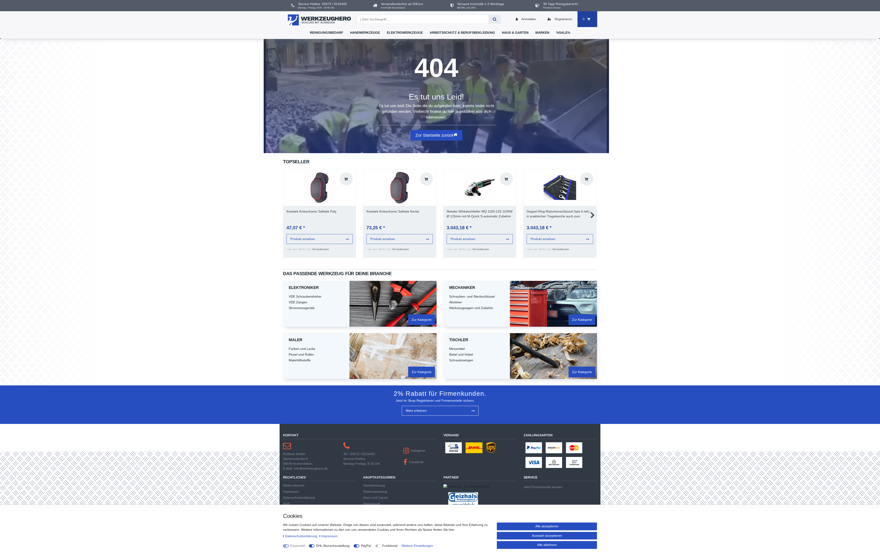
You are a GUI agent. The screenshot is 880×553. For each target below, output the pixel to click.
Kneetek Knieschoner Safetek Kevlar (392, 211)
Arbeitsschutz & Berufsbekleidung (462, 32)
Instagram (418, 450)
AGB (286, 504)
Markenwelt (371, 504)
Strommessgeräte (302, 308)
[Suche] (494, 19)
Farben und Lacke (302, 349)
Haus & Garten (515, 32)
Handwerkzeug (374, 485)
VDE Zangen (298, 302)
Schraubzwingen (461, 360)
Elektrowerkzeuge (405, 32)
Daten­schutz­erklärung (301, 536)
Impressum (291, 491)
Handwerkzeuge (365, 32)
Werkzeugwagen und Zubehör (471, 308)
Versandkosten (320, 249)
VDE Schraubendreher (305, 296)
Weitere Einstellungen (417, 545)
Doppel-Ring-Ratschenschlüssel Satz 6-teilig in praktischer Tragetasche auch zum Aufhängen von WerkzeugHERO (559, 214)
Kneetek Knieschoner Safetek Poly (311, 211)
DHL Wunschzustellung (332, 545)
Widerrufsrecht (293, 485)
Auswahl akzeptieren (547, 535)
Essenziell (297, 545)
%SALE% (563, 32)
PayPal (366, 545)
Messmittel (457, 349)
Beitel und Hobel (461, 354)
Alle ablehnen (547, 545)
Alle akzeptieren (546, 526)
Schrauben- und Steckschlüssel (472, 296)
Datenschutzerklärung (299, 497)
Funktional (389, 545)
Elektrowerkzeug (375, 491)
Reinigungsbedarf (326, 32)
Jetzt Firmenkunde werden (543, 487)
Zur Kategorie (422, 319)
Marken (542, 32)
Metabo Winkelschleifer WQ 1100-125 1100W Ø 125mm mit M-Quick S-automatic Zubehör (479, 214)
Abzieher (455, 302)
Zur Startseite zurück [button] (434, 135)
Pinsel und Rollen (301, 354)
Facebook (416, 462)
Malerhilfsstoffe (300, 360)
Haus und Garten (375, 497)
